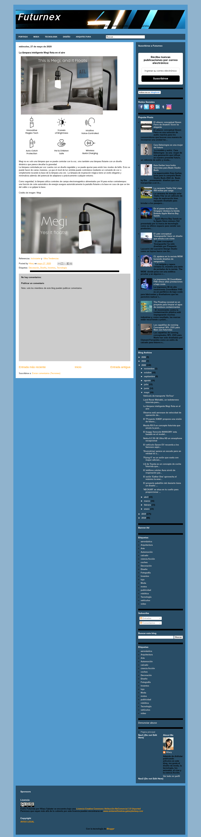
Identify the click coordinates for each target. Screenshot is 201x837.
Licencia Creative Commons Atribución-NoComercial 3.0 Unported (108, 809)
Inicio (78, 367)
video (143, 604)
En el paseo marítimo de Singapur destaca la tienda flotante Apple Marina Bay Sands (166, 212)
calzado (144, 555)
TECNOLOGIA (51, 37)
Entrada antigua (120, 367)
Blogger (110, 829)
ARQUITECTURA (83, 37)
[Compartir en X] (65, 263)
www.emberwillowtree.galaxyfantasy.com (123, 811)
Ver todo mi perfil (171, 776)
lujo (142, 579)
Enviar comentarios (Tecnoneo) (46, 373)
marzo (147, 501)
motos (144, 586)
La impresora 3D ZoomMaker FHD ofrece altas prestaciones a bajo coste (168, 281)
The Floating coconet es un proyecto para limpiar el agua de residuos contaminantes (168, 304)
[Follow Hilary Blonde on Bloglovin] (149, 93)
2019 (144, 514)
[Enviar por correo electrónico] (59, 263)
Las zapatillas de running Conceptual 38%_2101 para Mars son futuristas (167, 327)
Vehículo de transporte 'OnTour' (158, 396)
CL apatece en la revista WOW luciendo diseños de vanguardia (168, 259)
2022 (144, 361)
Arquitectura (147, 545)
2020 (144, 365)
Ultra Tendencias (51, 258)
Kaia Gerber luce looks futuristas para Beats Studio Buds (167, 167)
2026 (144, 357)
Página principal (148, 732)
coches (144, 562)
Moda (143, 583)
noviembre (149, 368)
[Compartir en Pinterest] (71, 263)
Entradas (146, 618)
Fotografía (146, 573)
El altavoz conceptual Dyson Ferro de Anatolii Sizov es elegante (167, 124)
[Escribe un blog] (62, 263)
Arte (143, 548)
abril (146, 497)
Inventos (52, 268)
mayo (147, 392)
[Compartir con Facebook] (68, 263)
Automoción (147, 552)
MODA (36, 37)
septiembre (149, 376)
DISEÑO (66, 37)
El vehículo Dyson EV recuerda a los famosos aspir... (161, 446)
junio (147, 388)
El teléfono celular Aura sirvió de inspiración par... (159, 471)
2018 (144, 518)
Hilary (169, 752)
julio (146, 384)
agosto (147, 380)
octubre (148, 372)
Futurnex (38, 16)
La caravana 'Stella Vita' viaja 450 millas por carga (168, 189)
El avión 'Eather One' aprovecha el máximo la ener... (160, 478)
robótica (145, 593)
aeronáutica (146, 541)
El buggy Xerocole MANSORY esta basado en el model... (160, 433)
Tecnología (62, 268)
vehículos (145, 600)
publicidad (146, 590)
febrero (148, 505)
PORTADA (23, 37)
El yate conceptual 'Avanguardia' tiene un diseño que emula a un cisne (168, 236)
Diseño (43, 268)
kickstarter (36, 258)
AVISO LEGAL (27, 822)
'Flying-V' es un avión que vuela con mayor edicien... (161, 458)
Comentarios (148, 623)
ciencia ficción (148, 559)
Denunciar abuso (147, 722)
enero (147, 509)
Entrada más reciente (32, 367)
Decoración (34, 268)
